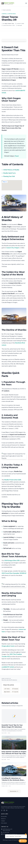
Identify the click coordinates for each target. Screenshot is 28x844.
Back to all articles (7, 10)
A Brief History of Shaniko (11, 170)
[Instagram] (4, 810)
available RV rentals (8, 667)
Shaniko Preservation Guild (12, 479)
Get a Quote (4, 823)
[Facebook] (1, 810)
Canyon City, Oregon (12, 247)
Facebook (16, 688)
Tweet (17, 156)
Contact (3, 820)
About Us (3, 818)
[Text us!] (23, 841)
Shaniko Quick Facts (9, 173)
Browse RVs (4, 816)
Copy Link (16, 691)
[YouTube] (6, 810)
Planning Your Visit (9, 176)
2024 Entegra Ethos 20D (11, 560)
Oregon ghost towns (8, 646)
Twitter (8, 688)
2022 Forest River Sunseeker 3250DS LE (14, 573)
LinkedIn (8, 691)
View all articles (13, 791)
